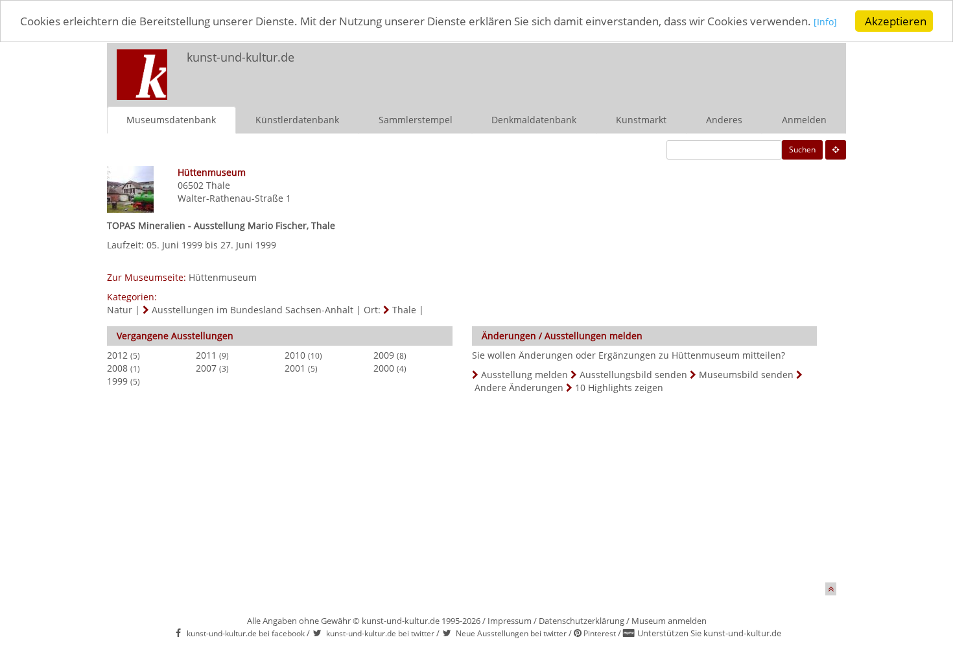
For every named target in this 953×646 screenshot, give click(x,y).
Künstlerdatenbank (297, 120)
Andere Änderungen (519, 387)
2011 (206, 355)
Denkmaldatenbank (533, 120)
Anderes (724, 120)
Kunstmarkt (641, 120)
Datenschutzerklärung (581, 621)
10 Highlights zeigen (619, 387)
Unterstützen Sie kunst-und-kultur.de (709, 633)
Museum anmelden (669, 621)
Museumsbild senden (746, 374)
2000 (383, 368)
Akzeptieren (895, 21)
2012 (117, 355)
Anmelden (804, 120)
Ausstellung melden (524, 374)
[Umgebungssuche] (835, 150)
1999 (117, 381)
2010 (295, 355)
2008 (117, 368)
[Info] (825, 22)
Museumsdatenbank (171, 120)
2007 (206, 368)
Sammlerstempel (416, 120)
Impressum (510, 621)
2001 (295, 368)
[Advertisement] (675, 68)
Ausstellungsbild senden (633, 374)
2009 (383, 355)
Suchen (802, 149)
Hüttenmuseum (223, 277)
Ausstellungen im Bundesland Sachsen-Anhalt (252, 310)
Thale (218, 185)
